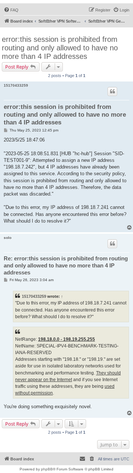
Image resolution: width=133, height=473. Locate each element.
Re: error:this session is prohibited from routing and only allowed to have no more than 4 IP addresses (66, 265)
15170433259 (16, 85)
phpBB (47, 469)
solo (7, 238)
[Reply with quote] (112, 91)
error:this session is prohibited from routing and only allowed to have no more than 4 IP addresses (60, 47)
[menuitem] (11, 10)
